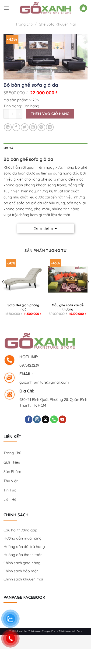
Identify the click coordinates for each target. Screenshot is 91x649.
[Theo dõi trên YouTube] (62, 419)
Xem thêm (43, 228)
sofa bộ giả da (29, 203)
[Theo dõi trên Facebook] (28, 419)
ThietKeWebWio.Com (70, 631)
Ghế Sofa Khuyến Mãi (57, 24)
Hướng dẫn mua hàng (23, 538)
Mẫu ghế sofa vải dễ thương (68, 307)
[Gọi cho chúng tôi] (54, 419)
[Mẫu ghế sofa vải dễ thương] (68, 279)
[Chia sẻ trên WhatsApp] (8, 127)
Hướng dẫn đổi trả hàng (24, 546)
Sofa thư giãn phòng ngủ (23, 307)
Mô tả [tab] (8, 148)
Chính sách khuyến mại (23, 579)
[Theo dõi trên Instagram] (37, 419)
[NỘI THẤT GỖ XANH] (45, 8)
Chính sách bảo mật (21, 571)
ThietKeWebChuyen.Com (42, 631)
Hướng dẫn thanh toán (23, 554)
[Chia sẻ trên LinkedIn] (50, 127)
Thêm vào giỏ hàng (50, 113)
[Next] (87, 291)
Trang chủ (24, 24)
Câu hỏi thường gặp (20, 530)
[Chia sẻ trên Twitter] (24, 127)
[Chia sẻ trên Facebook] (16, 127)
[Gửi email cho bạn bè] (33, 127)
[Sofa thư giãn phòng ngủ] (23, 279)
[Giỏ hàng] (83, 8)
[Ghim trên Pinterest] (41, 127)
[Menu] (6, 8)
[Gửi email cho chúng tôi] (45, 419)
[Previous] (3, 291)
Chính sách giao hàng (22, 562)
